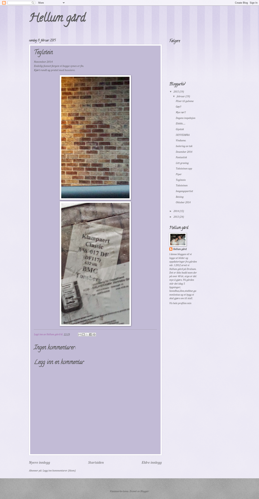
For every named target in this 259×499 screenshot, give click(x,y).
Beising (180, 197)
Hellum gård (57, 19)
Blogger (144, 491)
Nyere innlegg (39, 462)
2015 (176, 91)
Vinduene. (181, 140)
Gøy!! (178, 106)
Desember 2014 (184, 152)
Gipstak (180, 129)
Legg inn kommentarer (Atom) (59, 470)
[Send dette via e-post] (80, 334)
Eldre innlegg (152, 462)
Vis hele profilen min (180, 303)
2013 (176, 217)
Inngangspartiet (184, 191)
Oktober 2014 (183, 202)
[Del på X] (87, 334)
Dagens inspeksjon (185, 118)
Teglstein (181, 180)
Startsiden (96, 462)
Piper (179, 174)
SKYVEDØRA (183, 135)
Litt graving (182, 163)
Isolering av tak (184, 146)
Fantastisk (181, 157)
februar (181, 96)
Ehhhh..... (180, 123)
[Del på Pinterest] (94, 334)
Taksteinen (182, 185)
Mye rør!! (181, 112)
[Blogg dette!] (83, 334)
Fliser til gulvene (185, 101)
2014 (176, 211)
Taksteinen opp (184, 168)
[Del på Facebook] (91, 334)
